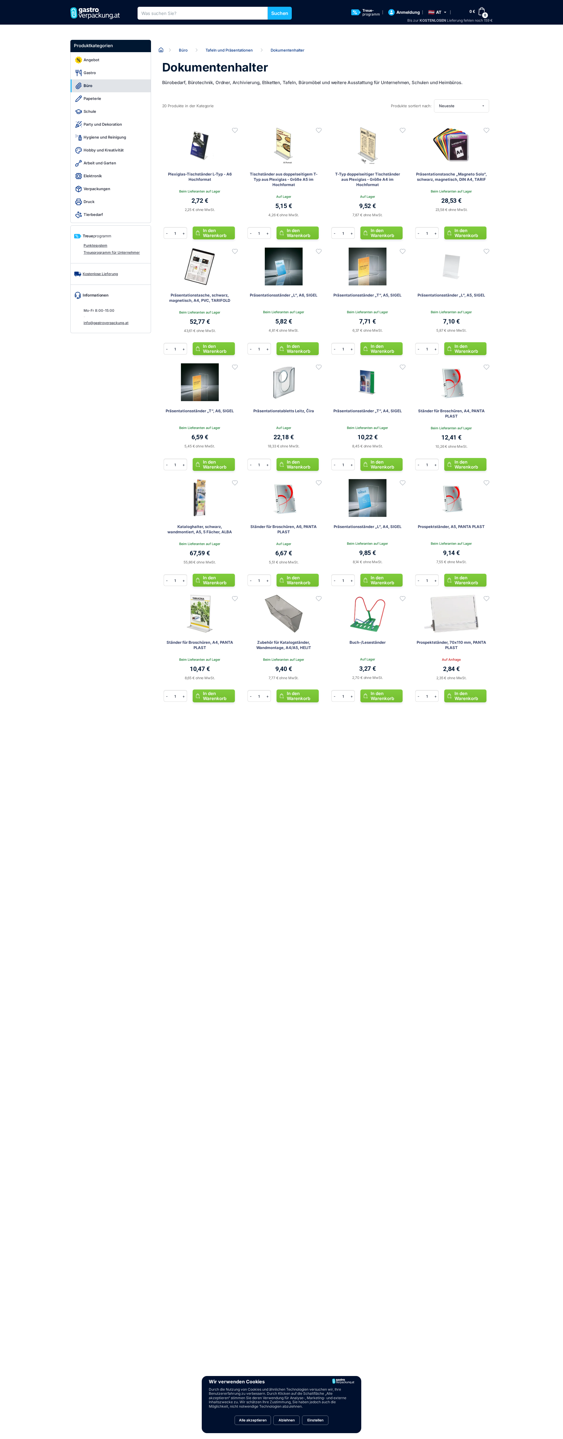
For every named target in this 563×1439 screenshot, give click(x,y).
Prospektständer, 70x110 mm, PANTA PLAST (451, 645)
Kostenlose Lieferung (100, 274)
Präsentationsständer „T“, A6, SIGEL (200, 410)
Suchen (279, 13)
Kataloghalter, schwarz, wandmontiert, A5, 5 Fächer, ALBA (199, 529)
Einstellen (315, 1420)
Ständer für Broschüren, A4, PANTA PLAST (451, 413)
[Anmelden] (235, 130)
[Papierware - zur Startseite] (97, 13)
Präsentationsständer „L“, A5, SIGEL (451, 295)
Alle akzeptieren (253, 1420)
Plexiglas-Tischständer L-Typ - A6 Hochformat (200, 177)
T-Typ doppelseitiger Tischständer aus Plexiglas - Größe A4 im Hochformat (367, 179)
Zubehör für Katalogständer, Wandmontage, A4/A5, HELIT (283, 645)
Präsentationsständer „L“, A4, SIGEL (367, 526)
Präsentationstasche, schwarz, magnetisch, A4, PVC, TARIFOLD (199, 298)
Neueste (447, 105)
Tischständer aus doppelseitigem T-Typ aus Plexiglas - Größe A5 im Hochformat (284, 179)
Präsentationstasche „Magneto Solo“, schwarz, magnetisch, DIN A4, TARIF (451, 177)
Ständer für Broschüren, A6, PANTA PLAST (283, 529)
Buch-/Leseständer (368, 642)
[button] (437, 12)
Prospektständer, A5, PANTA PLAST (451, 526)
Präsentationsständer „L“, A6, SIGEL (283, 295)
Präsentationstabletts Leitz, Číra (283, 410)
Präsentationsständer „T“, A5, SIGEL (367, 295)
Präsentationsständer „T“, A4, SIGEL (367, 410)
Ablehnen (287, 1420)
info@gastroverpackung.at (106, 323)
